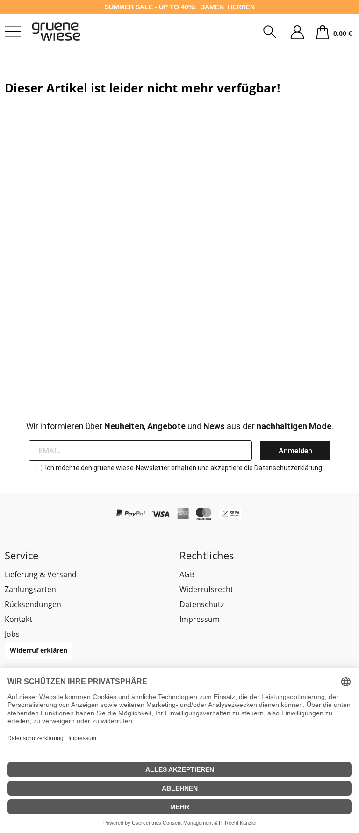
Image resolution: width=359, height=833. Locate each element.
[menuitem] (269, 32)
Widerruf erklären (38, 650)
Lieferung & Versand (41, 574)
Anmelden (295, 450)
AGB (187, 574)
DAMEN (212, 7)
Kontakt (18, 619)
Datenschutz (202, 604)
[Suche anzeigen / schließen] (269, 32)
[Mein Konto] (297, 32)
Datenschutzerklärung (288, 468)
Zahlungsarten (30, 589)
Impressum (200, 619)
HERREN (241, 7)
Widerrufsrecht (206, 589)
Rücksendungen (33, 604)
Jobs (12, 634)
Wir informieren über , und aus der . (179, 426)
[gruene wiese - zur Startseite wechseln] (68, 31)
